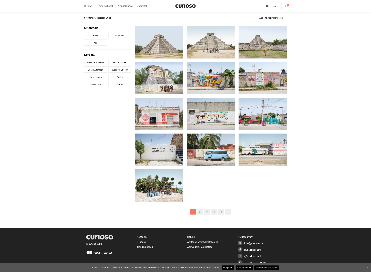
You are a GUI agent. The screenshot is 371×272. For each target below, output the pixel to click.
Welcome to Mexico (95, 62)
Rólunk (191, 236)
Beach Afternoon (95, 69)
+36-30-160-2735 (255, 263)
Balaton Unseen (119, 62)
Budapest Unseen (120, 69)
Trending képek (105, 6)
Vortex (120, 84)
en (274, 5)
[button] (287, 5)
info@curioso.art (254, 243)
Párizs (120, 77)
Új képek (88, 6)
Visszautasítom (244, 267)
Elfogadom (228, 267)
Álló (95, 42)
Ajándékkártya (125, 6)
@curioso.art (252, 249)
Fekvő (95, 35)
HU (267, 5)
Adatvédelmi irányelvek (267, 267)
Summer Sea (95, 84)
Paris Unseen (95, 77)
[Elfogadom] (367, 267)
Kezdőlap (142, 236)
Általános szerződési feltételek (203, 242)
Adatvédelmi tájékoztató (199, 246)
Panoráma (119, 35)
